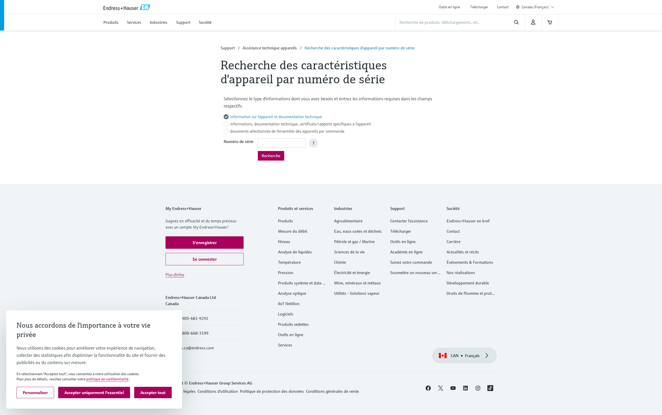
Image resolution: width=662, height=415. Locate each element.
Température (289, 262)
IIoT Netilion (288, 303)
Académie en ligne (406, 251)
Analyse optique (292, 293)
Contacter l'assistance (409, 220)
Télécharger (479, 7)
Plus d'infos (175, 274)
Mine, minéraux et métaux (357, 282)
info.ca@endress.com (195, 347)
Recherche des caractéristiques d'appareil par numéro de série (360, 47)
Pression (285, 272)
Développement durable (468, 282)
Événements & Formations (470, 262)
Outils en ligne (449, 7)
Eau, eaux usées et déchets (358, 231)
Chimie (340, 262)
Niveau (284, 241)
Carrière (454, 241)
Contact (503, 7)
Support (228, 47)
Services (285, 345)
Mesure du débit (292, 231)
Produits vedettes (293, 324)
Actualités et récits (463, 251)
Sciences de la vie (349, 251)
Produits (285, 220)
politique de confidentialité (107, 379)
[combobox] (538, 7)
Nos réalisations (461, 272)
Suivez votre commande (411, 262)
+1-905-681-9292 (192, 318)
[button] (205, 242)
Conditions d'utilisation (218, 391)
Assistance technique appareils (270, 47)
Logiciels (285, 313)
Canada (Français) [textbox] (535, 7)
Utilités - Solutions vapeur (357, 293)
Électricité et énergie (352, 272)
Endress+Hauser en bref (468, 220)
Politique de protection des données (272, 391)
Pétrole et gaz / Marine (354, 241)
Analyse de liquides (295, 251)
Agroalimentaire (348, 220)
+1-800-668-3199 (192, 333)
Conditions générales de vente (332, 391)
